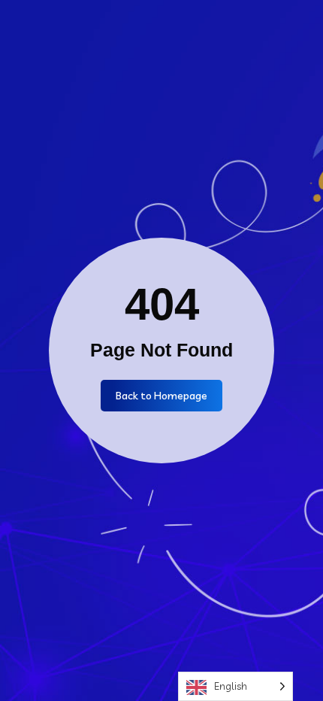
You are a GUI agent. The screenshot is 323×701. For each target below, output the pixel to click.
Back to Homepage (161, 395)
